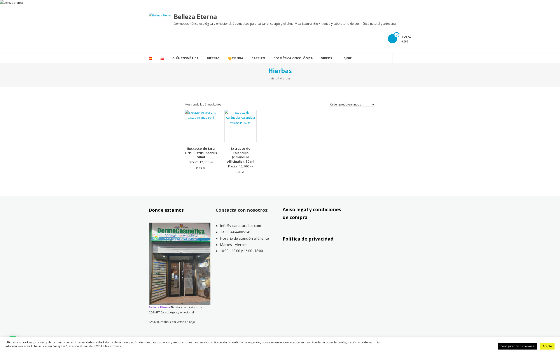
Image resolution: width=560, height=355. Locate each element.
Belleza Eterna (195, 16)
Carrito (258, 58)
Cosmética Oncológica (293, 58)
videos (326, 58)
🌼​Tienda (235, 58)
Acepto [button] (547, 346)
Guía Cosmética (185, 58)
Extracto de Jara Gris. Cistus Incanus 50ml (201, 152)
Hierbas (213, 58)
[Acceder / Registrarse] (406, 58)
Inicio (273, 78)
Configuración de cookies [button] (517, 346)
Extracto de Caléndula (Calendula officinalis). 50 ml (240, 154)
